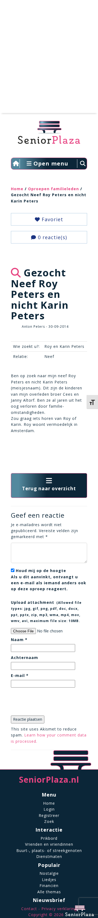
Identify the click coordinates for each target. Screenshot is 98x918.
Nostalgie (49, 873)
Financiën (49, 885)
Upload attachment (46, 611)
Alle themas (49, 891)
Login (49, 809)
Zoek (49, 821)
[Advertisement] (49, 60)
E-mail (20, 675)
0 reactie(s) (51, 237)
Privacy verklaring (59, 908)
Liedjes (49, 879)
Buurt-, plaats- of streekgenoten (49, 850)
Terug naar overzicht (49, 488)
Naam (19, 639)
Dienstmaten (49, 856)
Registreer (49, 815)
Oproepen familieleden (53, 188)
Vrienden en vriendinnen (49, 844)
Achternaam (24, 657)
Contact (29, 908)
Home (17, 188)
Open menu (50, 163)
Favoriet (51, 219)
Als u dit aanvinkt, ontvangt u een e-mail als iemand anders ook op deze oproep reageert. (48, 579)
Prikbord (49, 838)
